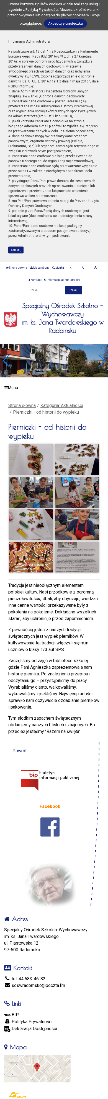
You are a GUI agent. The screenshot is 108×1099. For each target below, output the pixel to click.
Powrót (19, 750)
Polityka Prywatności (31, 1021)
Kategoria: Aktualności (61, 405)
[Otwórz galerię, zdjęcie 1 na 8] (31, 459)
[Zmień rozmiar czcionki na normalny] (70, 268)
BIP (15, 1014)
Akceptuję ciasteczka (65, 23)
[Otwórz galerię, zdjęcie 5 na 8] (31, 524)
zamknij (16, 250)
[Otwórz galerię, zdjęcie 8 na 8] (77, 557)
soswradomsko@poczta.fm (38, 985)
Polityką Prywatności (41, 9)
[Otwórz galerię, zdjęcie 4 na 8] (77, 492)
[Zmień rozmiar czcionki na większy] (82, 268)
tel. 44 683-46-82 (28, 978)
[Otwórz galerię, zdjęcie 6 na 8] (77, 524)
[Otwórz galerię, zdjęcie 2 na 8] (77, 459)
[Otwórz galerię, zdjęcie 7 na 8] (31, 557)
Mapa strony (41, 267)
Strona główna (18, 267)
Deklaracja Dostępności (34, 1028)
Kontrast (36, 279)
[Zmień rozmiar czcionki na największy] (95, 268)
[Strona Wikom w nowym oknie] (17, 1095)
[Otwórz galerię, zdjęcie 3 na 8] (31, 492)
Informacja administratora (63, 279)
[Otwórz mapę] (37, 1068)
